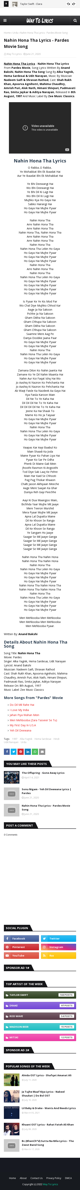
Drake (37, 1005)
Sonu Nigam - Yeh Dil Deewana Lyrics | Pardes (46, 791)
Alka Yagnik (26, 739)
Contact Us (36, 1178)
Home (7, 32)
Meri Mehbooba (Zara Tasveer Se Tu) (33, 720)
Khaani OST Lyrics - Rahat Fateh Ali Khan (48, 1124)
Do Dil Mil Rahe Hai (22, 705)
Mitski (37, 1037)
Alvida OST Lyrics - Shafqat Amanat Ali (46, 1075)
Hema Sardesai (43, 739)
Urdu (15, 32)
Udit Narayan (11, 742)
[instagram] (58, 947)
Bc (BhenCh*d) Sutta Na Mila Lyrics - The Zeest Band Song (48, 1143)
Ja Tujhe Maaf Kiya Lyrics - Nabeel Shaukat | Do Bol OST (43, 1093)
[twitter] (58, 938)
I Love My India (19, 710)
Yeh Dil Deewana (20, 730)
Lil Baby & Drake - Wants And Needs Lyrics (49, 1108)
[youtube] (21, 955)
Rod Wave (37, 1016)
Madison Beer (37, 1027)
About (23, 1178)
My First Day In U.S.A (23, 725)
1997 (14, 739)
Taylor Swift (37, 995)
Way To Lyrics (14, 54)
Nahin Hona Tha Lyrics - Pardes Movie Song (46, 807)
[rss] (58, 955)
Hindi (56, 739)
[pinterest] (21, 947)
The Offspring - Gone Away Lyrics (43, 773)
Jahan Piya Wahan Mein (24, 715)
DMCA (68, 1178)
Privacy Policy (53, 1178)
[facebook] (21, 938)
